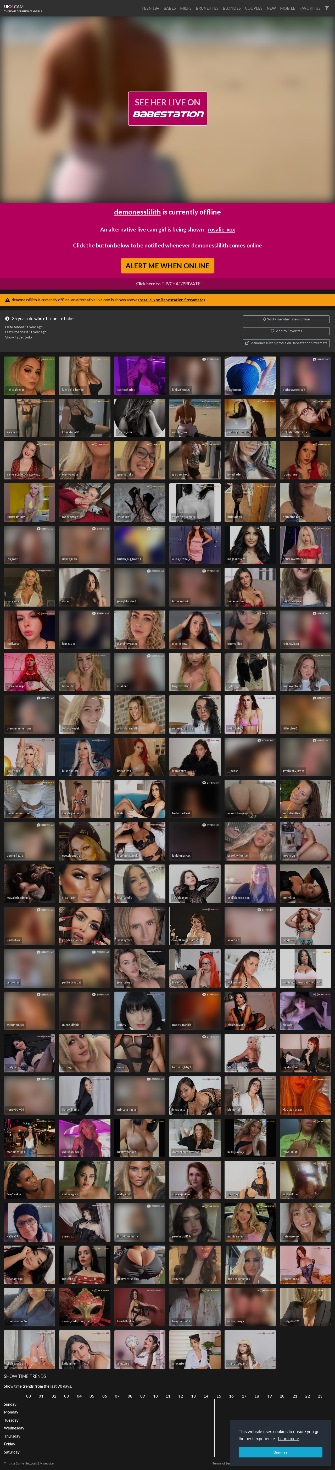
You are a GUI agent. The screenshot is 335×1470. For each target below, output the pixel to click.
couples (254, 8)
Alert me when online (167, 265)
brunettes (207, 8)
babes (170, 8)
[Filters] (327, 8)
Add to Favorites (288, 331)
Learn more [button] (288, 1439)
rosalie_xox (221, 229)
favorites (310, 8)
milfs (186, 8)
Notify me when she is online (288, 319)
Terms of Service (224, 1463)
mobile (287, 8)
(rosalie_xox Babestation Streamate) (171, 299)
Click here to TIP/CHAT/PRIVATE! (169, 283)
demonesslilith (137, 211)
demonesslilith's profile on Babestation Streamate (288, 343)
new (271, 8)
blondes (232, 8)
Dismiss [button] (280, 1452)
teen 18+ (150, 8)
